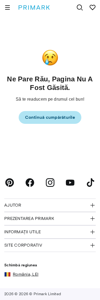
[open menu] (7, 7)
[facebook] (30, 182)
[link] (50, 117)
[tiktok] (90, 182)
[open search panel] (79, 7)
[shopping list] (92, 7)
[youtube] (70, 182)
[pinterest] (9, 182)
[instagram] (50, 182)
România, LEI (25, 274)
